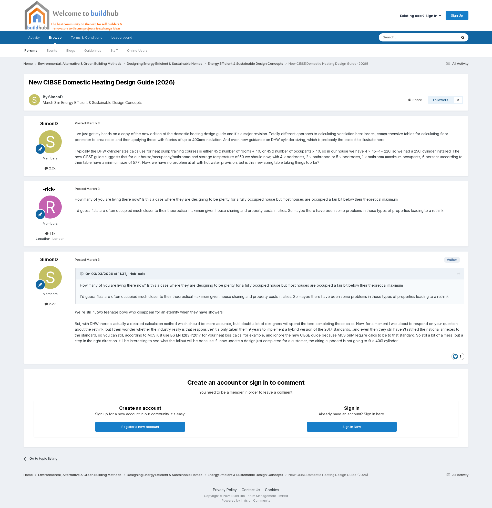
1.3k (51, 233)
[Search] (462, 37)
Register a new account (140, 427)
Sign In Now (352, 427)
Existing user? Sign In (419, 16)
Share (416, 100)
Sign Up (457, 15)
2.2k (52, 168)
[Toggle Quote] (82, 274)
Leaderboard (121, 37)
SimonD (55, 97)
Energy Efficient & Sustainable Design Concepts (101, 102)
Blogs (70, 50)
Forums (30, 50)
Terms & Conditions (86, 37)
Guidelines (92, 50)
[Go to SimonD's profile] (34, 99)
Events (52, 50)
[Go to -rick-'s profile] (50, 207)
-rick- (49, 189)
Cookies (272, 490)
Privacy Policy (225, 490)
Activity (34, 37)
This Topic (442, 37)
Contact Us (251, 490)
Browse (55, 37)
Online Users (137, 50)
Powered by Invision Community (246, 500)
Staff (114, 50)
